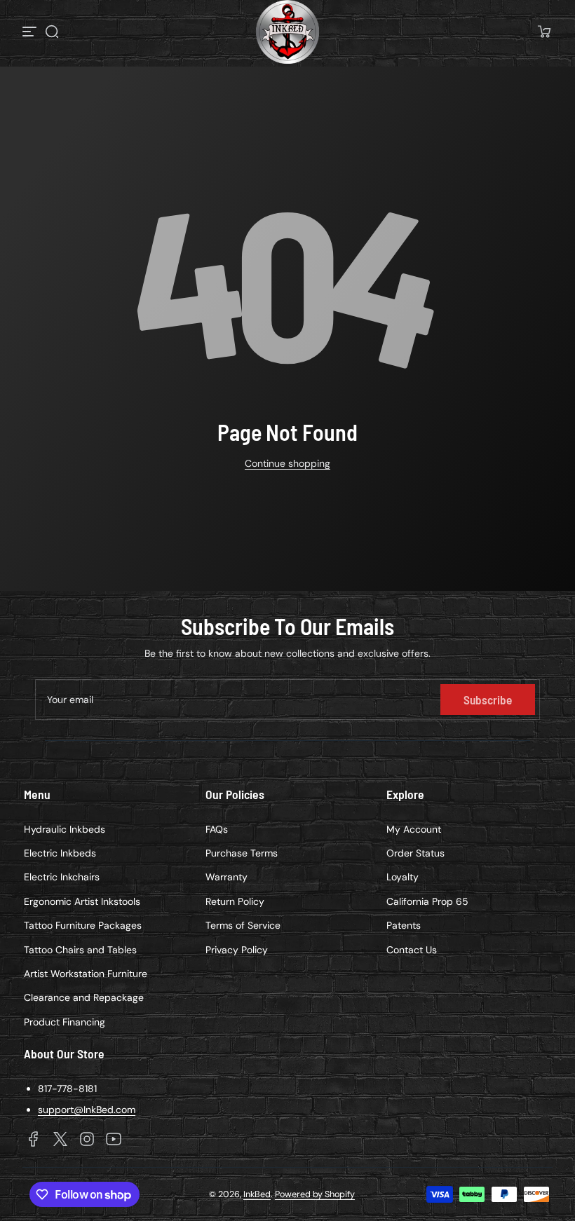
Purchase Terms (241, 853)
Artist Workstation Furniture (85, 973)
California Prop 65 (427, 901)
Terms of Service (242, 925)
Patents (403, 925)
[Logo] (287, 32)
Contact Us (411, 949)
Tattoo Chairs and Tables (80, 949)
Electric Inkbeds (60, 853)
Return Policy (234, 901)
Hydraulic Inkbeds (64, 829)
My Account (413, 829)
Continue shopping (287, 463)
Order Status (415, 853)
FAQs (216, 829)
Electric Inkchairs (62, 877)
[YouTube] (113, 1139)
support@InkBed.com (86, 1109)
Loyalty (402, 877)
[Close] (529, 541)
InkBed (257, 1194)
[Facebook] (33, 1139)
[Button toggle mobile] (30, 31)
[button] (52, 31)
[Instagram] (87, 1139)
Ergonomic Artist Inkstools (82, 901)
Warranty (226, 877)
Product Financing (64, 1022)
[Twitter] (60, 1139)
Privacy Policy (236, 949)
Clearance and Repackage (84, 997)
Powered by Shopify (315, 1194)
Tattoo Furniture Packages (83, 925)
